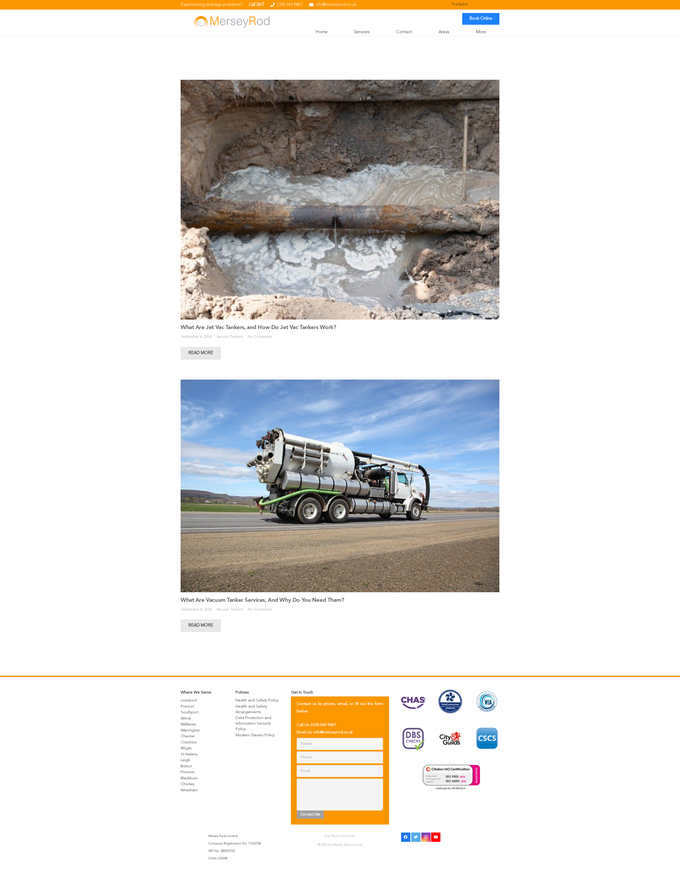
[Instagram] (426, 837)
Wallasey (188, 724)
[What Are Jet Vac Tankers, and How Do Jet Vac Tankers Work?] (340, 200)
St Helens (189, 755)
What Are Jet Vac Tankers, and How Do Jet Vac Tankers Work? (258, 327)
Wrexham (189, 790)
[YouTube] (435, 837)
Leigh (185, 760)
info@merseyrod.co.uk (333, 732)
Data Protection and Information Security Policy (253, 723)
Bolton (186, 766)
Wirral (186, 719)
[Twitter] (415, 837)
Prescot (187, 707)
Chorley (187, 784)
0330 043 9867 (323, 725)
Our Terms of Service (340, 836)
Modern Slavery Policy (255, 735)
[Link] (232, 22)
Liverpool (189, 701)
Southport (189, 713)
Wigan (186, 748)
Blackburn (189, 778)
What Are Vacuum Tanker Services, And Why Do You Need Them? (262, 599)
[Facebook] (405, 837)
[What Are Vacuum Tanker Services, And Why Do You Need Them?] (340, 486)
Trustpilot (459, 4)
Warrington (190, 731)
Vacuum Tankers (229, 337)
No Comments (260, 337)
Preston (187, 772)
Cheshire (189, 743)
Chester (188, 736)
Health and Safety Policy (257, 701)
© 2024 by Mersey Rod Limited (340, 845)
